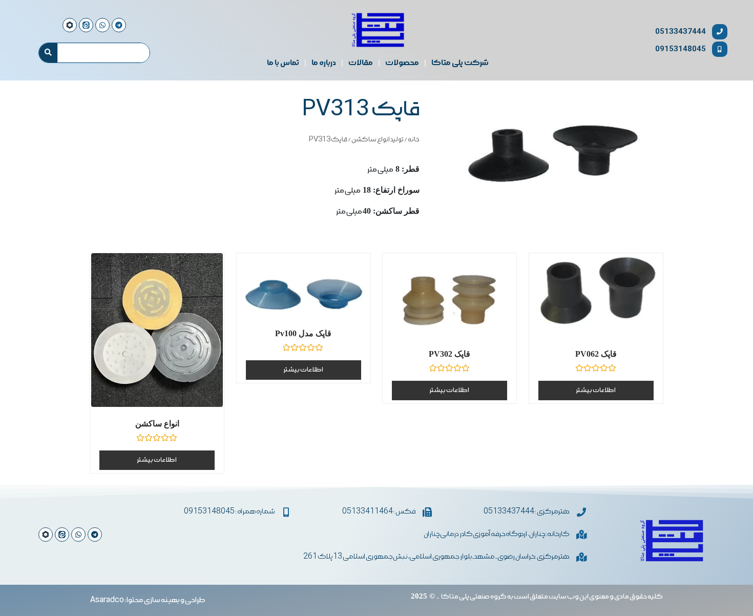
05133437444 (680, 31)
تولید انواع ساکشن (377, 139)
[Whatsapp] (78, 534)
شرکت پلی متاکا (460, 63)
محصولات (402, 63)
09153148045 (680, 49)
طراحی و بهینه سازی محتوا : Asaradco (147, 600)
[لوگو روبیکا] (45, 534)
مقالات (360, 63)
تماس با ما (283, 63)
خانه (414, 139)
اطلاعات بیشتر (157, 460)
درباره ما (323, 63)
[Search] (48, 53)
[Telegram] (95, 534)
